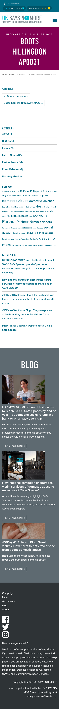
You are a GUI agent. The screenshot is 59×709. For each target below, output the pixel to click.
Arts (55, 192)
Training (33, 239)
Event (4, 207)
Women (41, 245)
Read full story (14, 446)
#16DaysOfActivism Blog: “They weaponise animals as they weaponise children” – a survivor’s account (27, 314)
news (24, 216)
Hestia (40, 206)
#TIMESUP (14, 191)
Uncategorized (10, 176)
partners (46, 221)
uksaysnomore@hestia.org (41, 696)
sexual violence (35, 233)
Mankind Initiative (39, 211)
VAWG (35, 245)
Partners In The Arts (9, 228)
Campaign (7, 593)
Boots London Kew (16, 96)
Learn (5, 597)
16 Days (24, 191)
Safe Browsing (13, 4)
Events (6, 148)
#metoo (5, 191)
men (4, 216)
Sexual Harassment (19, 233)
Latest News (9, 155)
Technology (25, 239)
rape (20, 228)
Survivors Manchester (11, 239)
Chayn (8, 196)
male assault (19, 211)
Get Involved (9, 601)
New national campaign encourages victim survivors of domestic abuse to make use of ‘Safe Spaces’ (27, 284)
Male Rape (28, 211)
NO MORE (40, 215)
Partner (9, 221)
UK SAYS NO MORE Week (22, 245)
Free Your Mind (12, 207)
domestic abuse (15, 200)
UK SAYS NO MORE (22, 20)
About (5, 134)
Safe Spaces (13, 8)
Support (49, 232)
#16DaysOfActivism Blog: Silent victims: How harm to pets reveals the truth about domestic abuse (28, 299)
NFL (30, 216)
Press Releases (11, 169)
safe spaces (27, 227)
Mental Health (14, 216)
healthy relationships (27, 207)
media (50, 211)
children (16, 195)
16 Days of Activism (41, 191)
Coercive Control (30, 195)
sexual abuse (38, 228)
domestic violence (41, 201)
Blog (4, 141)
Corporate (43, 195)
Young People (50, 245)
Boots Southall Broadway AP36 (23, 103)
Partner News (10, 162)
